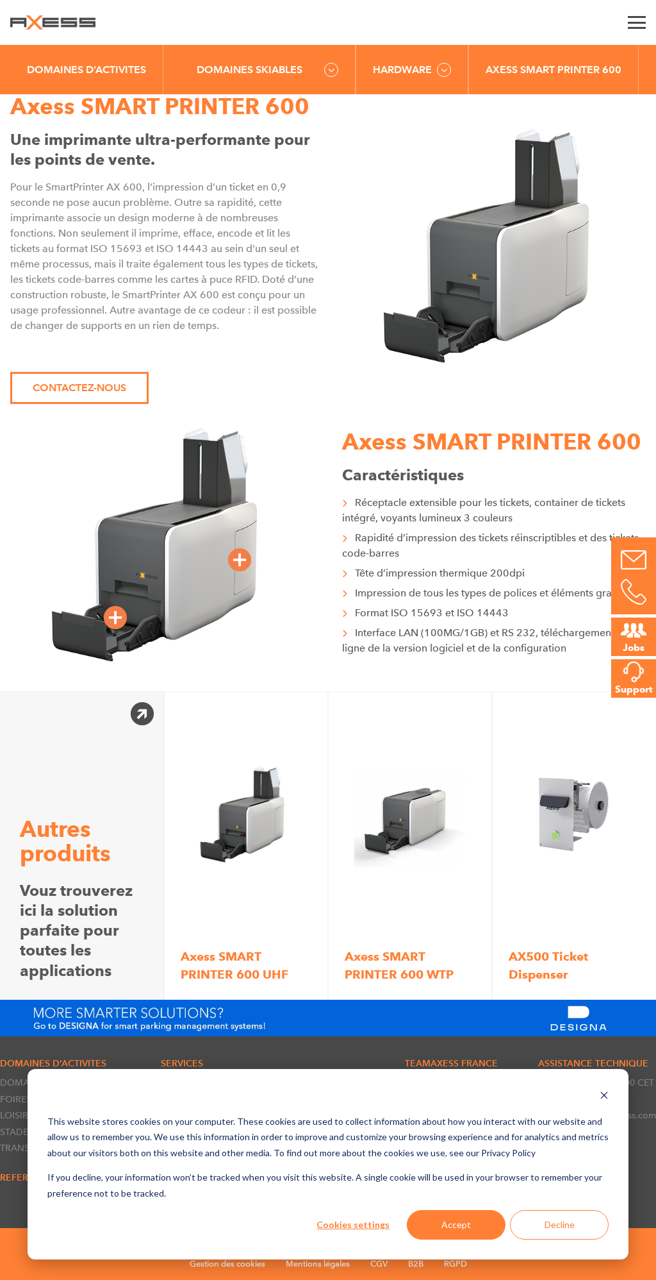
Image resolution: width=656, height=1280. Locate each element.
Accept (456, 1224)
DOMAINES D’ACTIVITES (86, 69)
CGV (379, 1263)
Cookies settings (353, 1224)
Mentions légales (318, 1263)
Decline (560, 1224)
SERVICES (182, 1063)
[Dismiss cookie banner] (604, 1097)
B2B (415, 1263)
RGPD (455, 1263)
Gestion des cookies (227, 1263)
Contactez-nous (79, 388)
